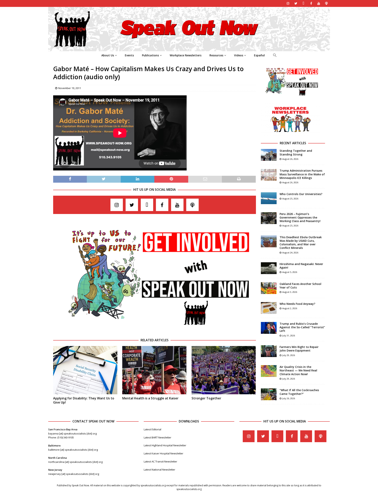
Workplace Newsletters (185, 55)
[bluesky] (303, 3)
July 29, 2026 (288, 355)
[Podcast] (326, 3)
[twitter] (295, 3)
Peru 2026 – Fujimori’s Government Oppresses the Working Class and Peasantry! (300, 217)
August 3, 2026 (289, 291)
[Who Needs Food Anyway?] (269, 308)
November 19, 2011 (69, 88)
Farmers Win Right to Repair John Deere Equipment (299, 348)
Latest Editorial (152, 429)
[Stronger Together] (224, 370)
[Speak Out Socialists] (189, 49)
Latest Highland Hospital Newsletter (165, 445)
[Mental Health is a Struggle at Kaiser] (154, 370)
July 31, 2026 (288, 335)
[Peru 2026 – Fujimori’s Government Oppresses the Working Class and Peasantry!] (269, 218)
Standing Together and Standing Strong (296, 152)
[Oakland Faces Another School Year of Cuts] (269, 288)
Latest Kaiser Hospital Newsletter (163, 453)
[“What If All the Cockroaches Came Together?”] (269, 394)
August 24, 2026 (290, 252)
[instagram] (288, 3)
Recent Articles (293, 143)
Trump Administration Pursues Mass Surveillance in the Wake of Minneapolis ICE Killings (302, 174)
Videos (238, 55)
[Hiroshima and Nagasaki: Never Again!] (269, 268)
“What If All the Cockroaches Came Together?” (299, 391)
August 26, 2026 (290, 158)
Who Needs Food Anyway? (297, 304)
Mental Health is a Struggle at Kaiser (150, 398)
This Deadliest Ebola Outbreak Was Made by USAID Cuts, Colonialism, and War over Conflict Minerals (301, 242)
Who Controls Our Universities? (301, 194)
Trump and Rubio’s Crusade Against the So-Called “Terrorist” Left (302, 327)
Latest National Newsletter (159, 469)
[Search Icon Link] (275, 55)
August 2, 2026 (289, 308)
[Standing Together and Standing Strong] (269, 155)
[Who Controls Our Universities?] (269, 198)
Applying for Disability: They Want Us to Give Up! (83, 400)
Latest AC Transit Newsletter (160, 461)
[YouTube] (318, 3)
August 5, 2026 (289, 272)
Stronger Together (206, 398)
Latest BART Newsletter (157, 437)
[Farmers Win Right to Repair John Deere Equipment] (269, 351)
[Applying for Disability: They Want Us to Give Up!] (85, 370)
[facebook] (311, 3)
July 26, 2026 (288, 398)
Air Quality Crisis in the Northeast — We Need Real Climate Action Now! (298, 370)
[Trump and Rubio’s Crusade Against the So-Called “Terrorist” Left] (269, 328)
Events (129, 55)
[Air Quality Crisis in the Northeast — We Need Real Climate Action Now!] (269, 371)
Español (259, 55)
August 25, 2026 (290, 198)
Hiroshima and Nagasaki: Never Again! (301, 265)
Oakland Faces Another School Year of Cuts (300, 285)
